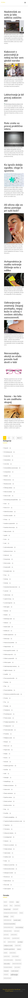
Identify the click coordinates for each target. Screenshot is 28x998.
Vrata (5, 861)
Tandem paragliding (9, 817)
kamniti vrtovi (17, 905)
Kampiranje (7, 559)
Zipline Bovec (7, 880)
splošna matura (12, 952)
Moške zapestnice (8, 634)
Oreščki (6, 674)
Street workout (8, 801)
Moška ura (6, 630)
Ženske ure (7, 876)
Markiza (6, 610)
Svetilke (6, 813)
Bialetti (6, 475)
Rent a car (6, 745)
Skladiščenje (7, 781)
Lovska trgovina (8, 603)
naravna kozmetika (9, 923)
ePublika (3, 2)
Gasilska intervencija (9, 527)
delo (17, 902)
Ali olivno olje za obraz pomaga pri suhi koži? (13, 207)
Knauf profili (7, 567)
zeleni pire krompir (7, 978)
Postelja (6, 706)
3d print (6, 448)
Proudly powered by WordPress (12, 989)
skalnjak (5, 952)
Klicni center (7, 563)
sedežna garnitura (9, 949)
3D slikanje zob (8, 452)
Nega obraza (7, 646)
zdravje (14, 974)
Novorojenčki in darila (9, 650)
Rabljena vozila (8, 737)
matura (12, 916)
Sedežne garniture (8, 765)
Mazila (5, 614)
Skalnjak (6, 777)
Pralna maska (7, 718)
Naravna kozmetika (9, 642)
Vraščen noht (7, 857)
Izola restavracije (8, 547)
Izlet (5, 543)
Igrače (5, 535)
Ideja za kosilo (7, 531)
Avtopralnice (7, 472)
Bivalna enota (7, 483)
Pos (5, 702)
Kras (5, 575)
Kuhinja (6, 579)
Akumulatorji (7, 460)
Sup (5, 809)
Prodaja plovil (7, 726)
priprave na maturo (11, 941)
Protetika (6, 734)
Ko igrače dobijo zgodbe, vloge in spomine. (13, 167)
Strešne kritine (8, 805)
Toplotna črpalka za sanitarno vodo (13, 821)
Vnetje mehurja (8, 849)
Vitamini (6, 841)
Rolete (5, 753)
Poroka (6, 698)
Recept (6, 741)
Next (18, 438)
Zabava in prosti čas (9, 864)
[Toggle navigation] (25, 3)
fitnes (11, 905)
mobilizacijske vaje (7, 920)
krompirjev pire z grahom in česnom (10, 912)
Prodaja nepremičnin (9, 722)
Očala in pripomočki (9, 658)
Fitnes (5, 519)
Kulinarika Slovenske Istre (10, 587)
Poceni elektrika (8, 690)
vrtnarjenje (6, 974)
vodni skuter (14, 971)
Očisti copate (7, 662)
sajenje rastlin (17, 945)
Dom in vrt (7, 507)
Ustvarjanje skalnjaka (8, 967)
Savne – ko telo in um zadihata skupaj (12, 399)
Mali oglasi (6, 606)
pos (4, 941)
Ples (5, 686)
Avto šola (6, 464)
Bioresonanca (7, 479)
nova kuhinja (19, 927)
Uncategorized (8, 837)
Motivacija (6, 638)
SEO (5, 773)
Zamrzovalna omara (9, 868)
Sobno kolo (7, 789)
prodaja (20, 942)
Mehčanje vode (8, 618)
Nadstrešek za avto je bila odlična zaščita (12, 14)
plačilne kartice (14, 934)
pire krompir (6, 934)
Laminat (6, 591)
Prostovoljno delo (8, 730)
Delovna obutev (8, 491)
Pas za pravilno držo (9, 678)
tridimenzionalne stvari (17, 963)
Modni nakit (7, 626)
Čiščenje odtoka (8, 487)
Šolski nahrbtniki (8, 793)
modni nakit (17, 920)
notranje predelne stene (8, 927)
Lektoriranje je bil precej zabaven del (14, 97)
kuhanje (21, 912)
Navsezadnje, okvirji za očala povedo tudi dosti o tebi (12, 358)
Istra (5, 539)
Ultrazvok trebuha (8, 833)
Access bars (7, 456)
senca (19, 949)
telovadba (7, 963)
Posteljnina (7, 710)
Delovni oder (7, 495)
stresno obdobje (15, 956)
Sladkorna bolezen (9, 785)
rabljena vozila (8, 945)
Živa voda (6, 884)
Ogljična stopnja (8, 670)
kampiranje (7, 909)
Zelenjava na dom (8, 872)
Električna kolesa (8, 511)
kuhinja (6, 916)
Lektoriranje (7, 595)
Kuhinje (6, 583)
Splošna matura (8, 797)
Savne (5, 757)
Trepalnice (7, 825)
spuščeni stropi (6, 956)
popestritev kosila (15, 938)
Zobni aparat (7, 888)
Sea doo (6, 761)
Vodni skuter (7, 853)
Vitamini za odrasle (9, 845)
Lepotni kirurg (7, 599)
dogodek (5, 905)
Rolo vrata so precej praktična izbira (13, 126)
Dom (5, 503)
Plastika (6, 682)
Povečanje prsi (8, 714)
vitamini (6, 971)
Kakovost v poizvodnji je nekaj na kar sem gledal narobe (14, 56)
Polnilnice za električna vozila (11, 694)
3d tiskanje (12, 901)
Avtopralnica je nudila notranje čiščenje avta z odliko (12, 266)
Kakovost (6, 555)
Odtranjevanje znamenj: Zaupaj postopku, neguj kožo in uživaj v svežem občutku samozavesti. (13, 310)
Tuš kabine (7, 829)
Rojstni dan (7, 749)
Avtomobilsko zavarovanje (11, 468)
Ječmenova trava (8, 551)
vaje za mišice (17, 967)
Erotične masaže (8, 515)
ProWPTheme (9, 991)
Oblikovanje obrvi (8, 654)
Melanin (6, 622)
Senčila (6, 769)
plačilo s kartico (7, 938)
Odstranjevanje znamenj (10, 666)
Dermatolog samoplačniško (11, 499)
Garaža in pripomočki (9, 523)
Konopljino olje (8, 571)
